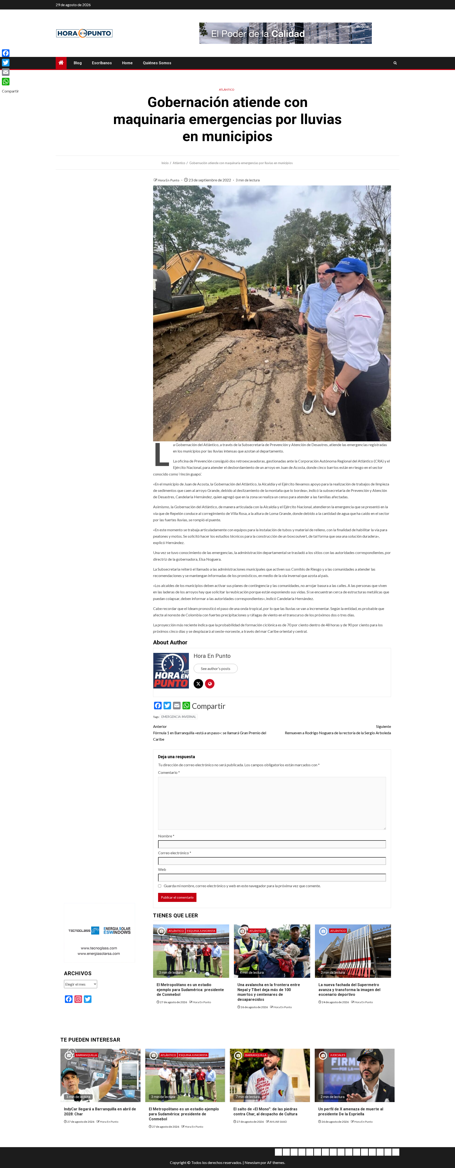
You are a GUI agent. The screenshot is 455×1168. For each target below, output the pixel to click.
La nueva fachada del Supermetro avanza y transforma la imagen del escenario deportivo (349, 990)
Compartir (209, 706)
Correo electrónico (174, 852)
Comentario (169, 772)
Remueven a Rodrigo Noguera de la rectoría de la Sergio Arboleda (338, 729)
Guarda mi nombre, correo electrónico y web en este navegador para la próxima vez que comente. (242, 885)
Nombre (166, 836)
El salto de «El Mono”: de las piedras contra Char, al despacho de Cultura (265, 1111)
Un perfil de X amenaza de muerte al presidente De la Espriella (350, 1111)
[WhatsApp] (10, 81)
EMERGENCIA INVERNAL (178, 717)
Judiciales (337, 1055)
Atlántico (226, 89)
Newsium (252, 1162)
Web (162, 869)
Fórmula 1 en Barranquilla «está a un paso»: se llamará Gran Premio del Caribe (209, 732)
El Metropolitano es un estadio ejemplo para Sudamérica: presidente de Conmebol (190, 990)
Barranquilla (86, 1055)
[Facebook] (10, 53)
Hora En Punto (169, 180)
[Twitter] (10, 62)
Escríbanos (102, 63)
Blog (78, 63)
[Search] (395, 63)
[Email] (10, 72)
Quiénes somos (157, 63)
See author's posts (215, 668)
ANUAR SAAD (278, 1121)
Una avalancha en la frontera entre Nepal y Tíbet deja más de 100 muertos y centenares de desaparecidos (268, 992)
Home (127, 63)
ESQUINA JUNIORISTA (201, 931)
